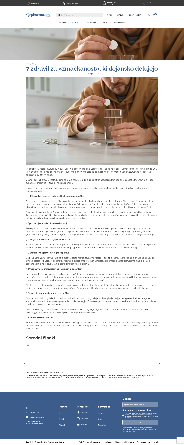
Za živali (93, 23)
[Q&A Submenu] (109, 22)
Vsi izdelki (62, 23)
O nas (109, 15)
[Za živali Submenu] (98, 22)
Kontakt (119, 15)
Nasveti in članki (135, 15)
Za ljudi (77, 23)
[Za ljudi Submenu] (82, 22)
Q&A (105, 23)
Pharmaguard (119, 23)
